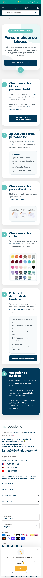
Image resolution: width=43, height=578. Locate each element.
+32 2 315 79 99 (10, 467)
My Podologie (14, 432)
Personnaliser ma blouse (23, 358)
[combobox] (20, 12)
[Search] (36, 12)
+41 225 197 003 (10, 471)
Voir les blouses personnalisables (23, 118)
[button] (3, 7)
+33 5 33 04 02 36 (11, 464)
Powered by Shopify (29, 432)
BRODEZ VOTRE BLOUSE (21, 63)
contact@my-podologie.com (14, 460)
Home (4, 19)
